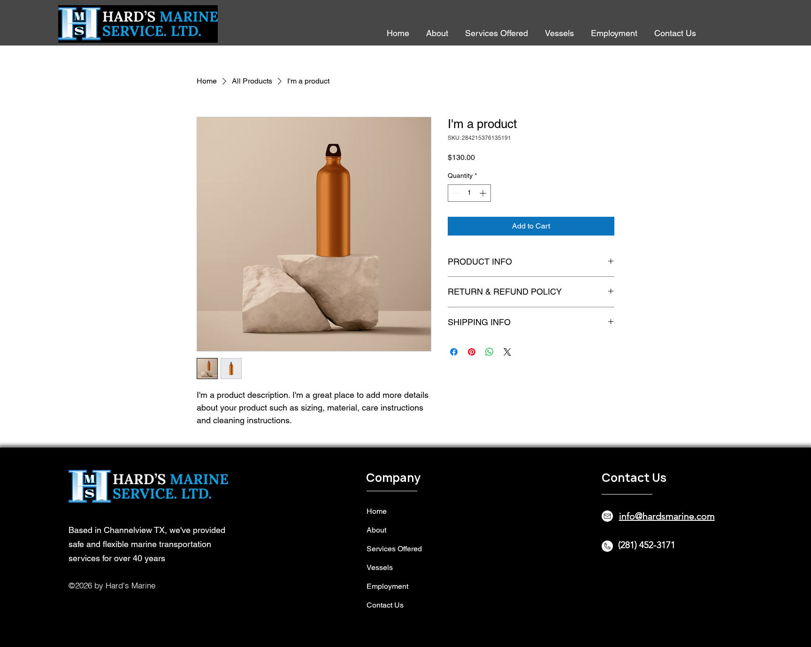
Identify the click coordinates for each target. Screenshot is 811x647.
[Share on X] (507, 352)
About (376, 529)
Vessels (380, 567)
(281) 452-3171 (646, 544)
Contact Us (385, 605)
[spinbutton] (469, 193)
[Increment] (484, 193)
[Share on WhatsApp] (489, 352)
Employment (387, 586)
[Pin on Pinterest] (471, 352)
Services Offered (394, 548)
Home (377, 511)
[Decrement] (455, 193)
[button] (496, 33)
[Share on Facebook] (453, 352)
